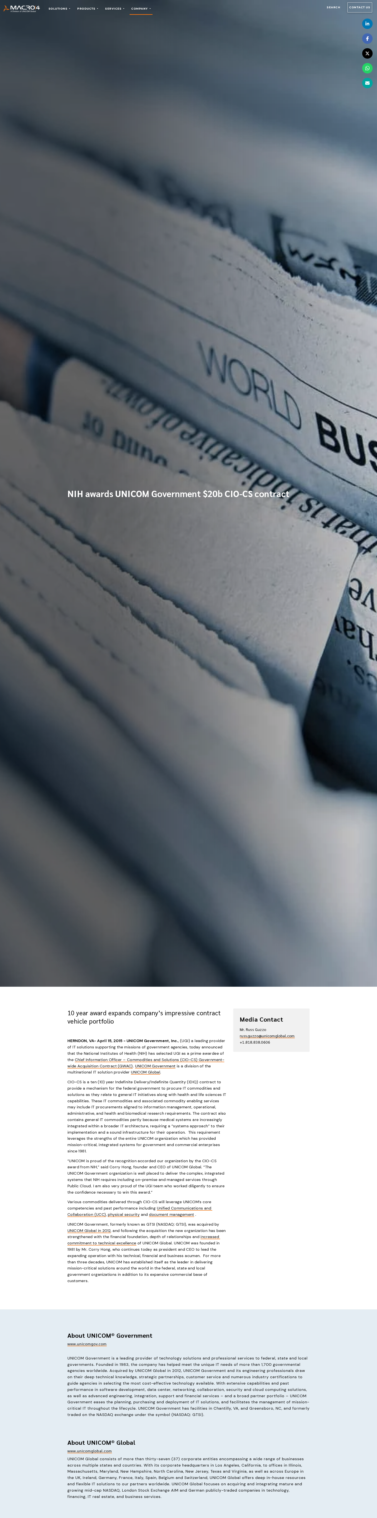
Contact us (359, 7)
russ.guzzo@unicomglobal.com (267, 1035)
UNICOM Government (155, 1066)
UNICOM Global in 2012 (89, 1230)
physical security (124, 1214)
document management (171, 1214)
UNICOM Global (145, 1072)
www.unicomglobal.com (89, 1450)
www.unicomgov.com (87, 1343)
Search (333, 7)
